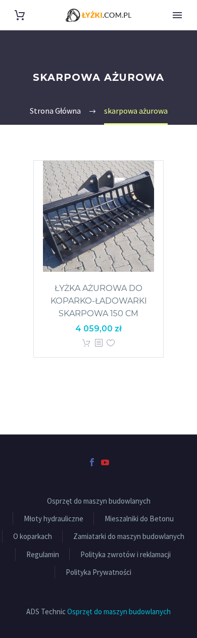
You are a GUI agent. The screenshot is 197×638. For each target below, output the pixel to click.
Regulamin (42, 554)
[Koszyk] (20, 15)
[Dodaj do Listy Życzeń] (111, 343)
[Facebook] (92, 462)
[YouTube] (105, 462)
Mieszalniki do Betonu (139, 518)
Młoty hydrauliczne (53, 518)
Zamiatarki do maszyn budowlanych (128, 536)
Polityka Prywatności (98, 572)
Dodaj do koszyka (86, 343)
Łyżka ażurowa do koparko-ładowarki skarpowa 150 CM (99, 300)
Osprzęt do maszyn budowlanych (99, 501)
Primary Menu (177, 15)
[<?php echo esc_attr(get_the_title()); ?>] (98, 343)
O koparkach (32, 536)
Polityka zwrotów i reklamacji (125, 554)
